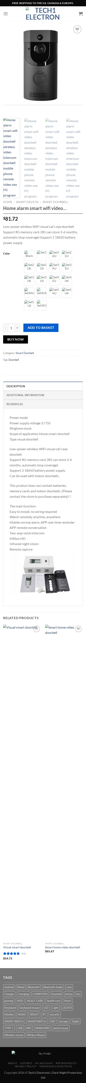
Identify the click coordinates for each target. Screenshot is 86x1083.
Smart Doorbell (55, 202)
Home (7, 202)
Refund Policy (66, 1063)
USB (19, 1028)
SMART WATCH (14, 1021)
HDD (20, 1000)
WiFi (29, 1028)
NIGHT (34, 1014)
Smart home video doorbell (62, 947)
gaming (8, 1000)
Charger (9, 994)
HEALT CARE (35, 1000)
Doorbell (14, 359)
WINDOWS (42, 1028)
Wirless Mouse (36, 1035)
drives (69, 994)
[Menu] (5, 13)
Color (6, 253)
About (12, 1063)
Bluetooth (34, 987)
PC (44, 1014)
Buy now (15, 339)
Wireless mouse (13, 1035)
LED (46, 1007)
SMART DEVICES (27, 202)
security (54, 1014)
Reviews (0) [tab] (14, 404)
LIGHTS (67, 1007)
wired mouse (60, 1028)
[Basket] (81, 13)
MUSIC (22, 1014)
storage (63, 1021)
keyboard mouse (30, 1007)
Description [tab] (15, 386)
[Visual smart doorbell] (22, 782)
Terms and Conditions (55, 1066)
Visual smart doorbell (17, 947)
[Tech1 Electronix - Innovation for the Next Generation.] (43, 13)
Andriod (9, 987)
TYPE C (9, 1028)
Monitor (9, 1014)
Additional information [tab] (25, 395)
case (69, 987)
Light (55, 1007)
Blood (21, 987)
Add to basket (41, 327)
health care (53, 1000)
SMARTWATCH (37, 1021)
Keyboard (10, 1007)
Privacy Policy (26, 1066)
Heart (67, 1000)
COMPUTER (40, 994)
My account (44, 1063)
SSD (52, 1021)
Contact (26, 1063)
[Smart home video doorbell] (64, 782)
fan (78, 994)
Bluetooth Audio (53, 987)
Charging (23, 994)
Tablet (75, 1021)
